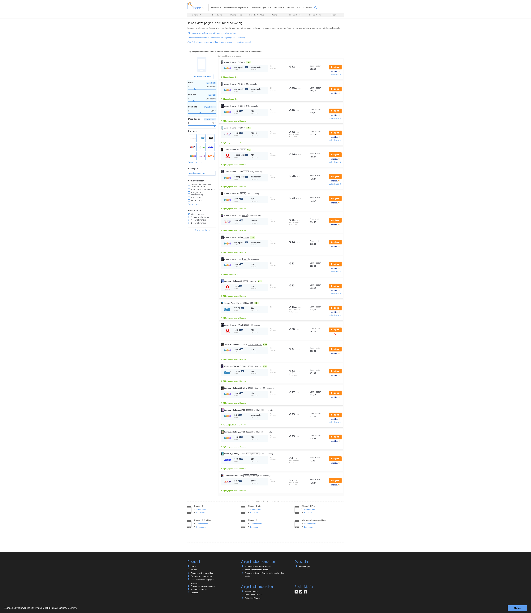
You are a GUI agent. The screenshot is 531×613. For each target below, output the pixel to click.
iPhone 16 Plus (295, 15)
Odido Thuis (197, 200)
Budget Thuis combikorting (197, 193)
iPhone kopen (304, 566)
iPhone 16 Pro (315, 15)
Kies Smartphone (201, 76)
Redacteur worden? (199, 589)
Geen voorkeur (198, 214)
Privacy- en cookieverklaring (203, 586)
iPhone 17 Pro (236, 15)
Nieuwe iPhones (251, 591)
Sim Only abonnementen (201, 576)
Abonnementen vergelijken (202, 573)
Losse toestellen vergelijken (202, 579)
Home (193, 566)
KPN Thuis (196, 198)
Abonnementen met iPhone (256, 570)
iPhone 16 (275, 15)
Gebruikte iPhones (252, 598)
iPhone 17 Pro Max (256, 15)
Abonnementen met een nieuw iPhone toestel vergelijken (212, 33)
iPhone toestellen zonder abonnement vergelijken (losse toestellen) (216, 38)
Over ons (194, 583)
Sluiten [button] (517, 608)
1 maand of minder (200, 217)
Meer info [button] (72, 608)
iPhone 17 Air (216, 15)
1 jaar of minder (198, 220)
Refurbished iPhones (253, 595)
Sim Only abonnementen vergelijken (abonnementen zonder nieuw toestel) (219, 42)
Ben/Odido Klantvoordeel (203, 190)
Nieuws (194, 570)
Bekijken (335, 67)
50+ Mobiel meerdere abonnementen (201, 185)
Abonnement (202, 509)
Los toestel (201, 513)
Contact (194, 593)
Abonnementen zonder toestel (257, 566)
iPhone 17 (196, 15)
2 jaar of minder (198, 223)
